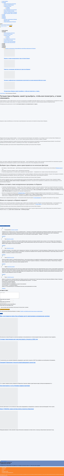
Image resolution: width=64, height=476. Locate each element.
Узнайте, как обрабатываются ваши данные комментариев (31, 311)
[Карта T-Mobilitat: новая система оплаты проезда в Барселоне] (9, 428)
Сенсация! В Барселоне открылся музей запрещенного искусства (17, 362)
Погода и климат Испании (9, 4)
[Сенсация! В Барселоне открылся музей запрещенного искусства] (9, 382)
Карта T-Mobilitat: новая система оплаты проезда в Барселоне (17, 409)
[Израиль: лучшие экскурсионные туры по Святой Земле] (9, 56)
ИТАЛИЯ (3, 15)
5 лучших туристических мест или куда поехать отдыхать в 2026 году (19, 339)
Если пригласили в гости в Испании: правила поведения (15, 385)
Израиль (3, 93)
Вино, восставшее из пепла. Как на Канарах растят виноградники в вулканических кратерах (25, 316)
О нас (3, 470)
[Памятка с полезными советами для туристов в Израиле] (9, 67)
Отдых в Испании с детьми (9, 10)
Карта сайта (4, 467)
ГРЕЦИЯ (3, 14)
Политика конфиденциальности (7, 472)
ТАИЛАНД (4, 16)
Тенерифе (8, 7)
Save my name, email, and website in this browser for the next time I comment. (14, 307)
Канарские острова (7, 6)
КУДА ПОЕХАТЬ (5, 1)
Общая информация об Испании (10, 3)
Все (4, 48)
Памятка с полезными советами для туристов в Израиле (17, 69)
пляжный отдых (21, 193)
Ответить (3, 236)
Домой (1, 93)
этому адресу (38, 204)
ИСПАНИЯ (4, 2)
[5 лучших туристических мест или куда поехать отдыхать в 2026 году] (9, 359)
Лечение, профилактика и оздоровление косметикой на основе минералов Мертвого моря (25, 80)
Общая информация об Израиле (10, 21)
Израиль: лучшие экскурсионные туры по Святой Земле (17, 58)
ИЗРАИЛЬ (4, 18)
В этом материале (37, 197)
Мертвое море (6, 20)
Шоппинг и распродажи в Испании (10, 12)
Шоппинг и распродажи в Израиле (10, 19)
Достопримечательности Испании (10, 9)
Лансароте (8, 8)
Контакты (3, 468)
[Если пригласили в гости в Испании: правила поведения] (9, 405)
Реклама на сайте (5, 471)
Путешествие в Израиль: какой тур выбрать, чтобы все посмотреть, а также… (22, 91)
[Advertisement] (32, 113)
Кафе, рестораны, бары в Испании (10, 13)
